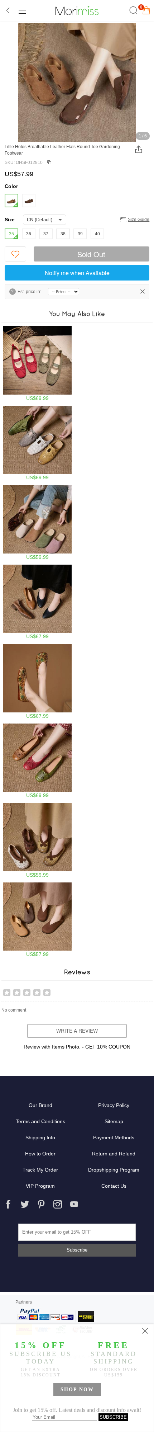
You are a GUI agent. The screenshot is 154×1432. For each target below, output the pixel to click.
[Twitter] (24, 1204)
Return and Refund (113, 1154)
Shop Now (77, 1389)
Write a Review (77, 1030)
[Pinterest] (41, 1204)
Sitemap (114, 1121)
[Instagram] (57, 1204)
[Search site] (132, 10)
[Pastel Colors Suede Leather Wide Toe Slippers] (37, 522)
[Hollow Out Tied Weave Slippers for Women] (37, 443)
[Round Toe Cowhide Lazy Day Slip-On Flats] (37, 920)
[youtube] (74, 1204)
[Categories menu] (22, 10)
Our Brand (40, 1105)
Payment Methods (113, 1137)
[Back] (8, 10)
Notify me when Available (77, 273)
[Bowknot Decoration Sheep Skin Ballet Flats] (37, 363)
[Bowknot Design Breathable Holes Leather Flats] (37, 761)
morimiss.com (77, 10)
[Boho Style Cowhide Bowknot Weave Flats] (37, 840)
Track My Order (40, 1170)
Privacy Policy (113, 1105)
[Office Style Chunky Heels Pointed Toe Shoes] (37, 602)
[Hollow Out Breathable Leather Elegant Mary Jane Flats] (37, 681)
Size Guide (138, 219)
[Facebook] (8, 1204)
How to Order (40, 1154)
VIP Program (40, 1186)
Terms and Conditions (40, 1121)
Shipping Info (40, 1137)
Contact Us (113, 1186)
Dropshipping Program (113, 1170)
